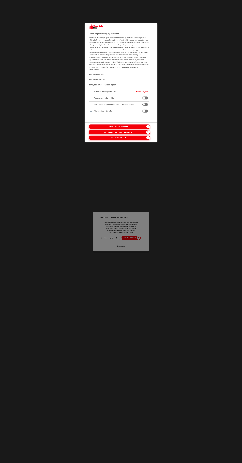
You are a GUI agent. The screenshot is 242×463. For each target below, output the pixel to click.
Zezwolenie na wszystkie (118, 126)
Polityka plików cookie (97, 79)
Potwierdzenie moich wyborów (118, 132)
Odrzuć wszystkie (118, 138)
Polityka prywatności (96, 74)
